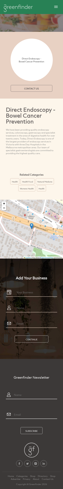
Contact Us (47, 479)
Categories (22, 476)
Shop (32, 476)
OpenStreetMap (47, 257)
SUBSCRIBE (31, 430)
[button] (31, 226)
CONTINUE (31, 339)
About (36, 479)
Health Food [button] (27, 181)
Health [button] (15, 181)
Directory (43, 476)
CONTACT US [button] (31, 88)
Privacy (27, 479)
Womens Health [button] (27, 188)
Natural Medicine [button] (44, 181)
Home (11, 476)
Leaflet (28, 257)
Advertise (16, 479)
